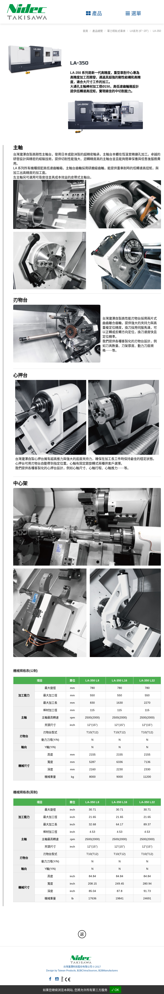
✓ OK (115, 990)
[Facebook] (50, 979)
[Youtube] (57, 979)
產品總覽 (97, 30)
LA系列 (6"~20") (139, 30)
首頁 (85, 30)
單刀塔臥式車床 (116, 30)
